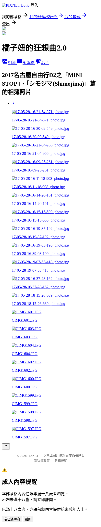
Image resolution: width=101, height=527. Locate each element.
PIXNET (32, 456)
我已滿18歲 (12, 519)
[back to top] (6, 446)
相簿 (12, 63)
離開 (28, 519)
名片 (45, 63)
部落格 (29, 63)
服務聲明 (60, 460)
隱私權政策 (42, 460)
